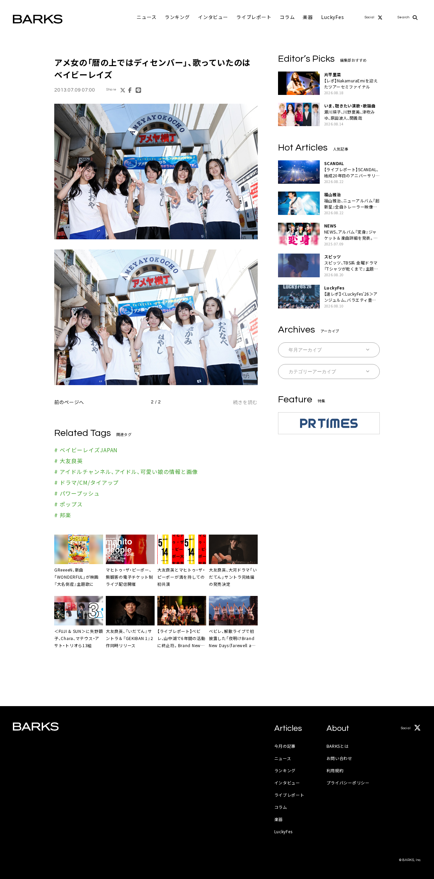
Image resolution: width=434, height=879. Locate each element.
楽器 (308, 17)
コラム (287, 17)
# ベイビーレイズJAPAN (86, 450)
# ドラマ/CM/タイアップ (86, 482)
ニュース (146, 17)
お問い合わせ (339, 758)
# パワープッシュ (77, 493)
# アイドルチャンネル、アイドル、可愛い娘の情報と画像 (126, 471)
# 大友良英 (68, 461)
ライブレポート (254, 17)
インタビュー (213, 17)
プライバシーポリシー (348, 782)
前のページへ (69, 402)
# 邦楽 (62, 515)
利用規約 (335, 770)
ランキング (177, 17)
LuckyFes (332, 17)
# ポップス (68, 504)
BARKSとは (338, 746)
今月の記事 (285, 746)
